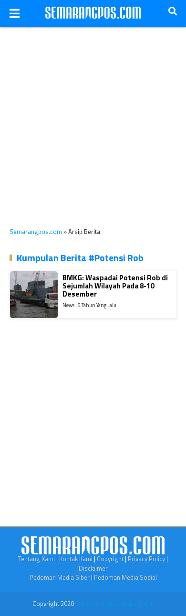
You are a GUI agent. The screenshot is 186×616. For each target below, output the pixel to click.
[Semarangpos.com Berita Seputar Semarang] (93, 13)
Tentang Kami (36, 558)
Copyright (110, 558)
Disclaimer (93, 568)
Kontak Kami (76, 558)
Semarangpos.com (36, 231)
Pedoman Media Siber (60, 577)
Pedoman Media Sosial (125, 577)
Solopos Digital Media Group (114, 603)
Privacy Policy (146, 558)
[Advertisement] (93, 120)
